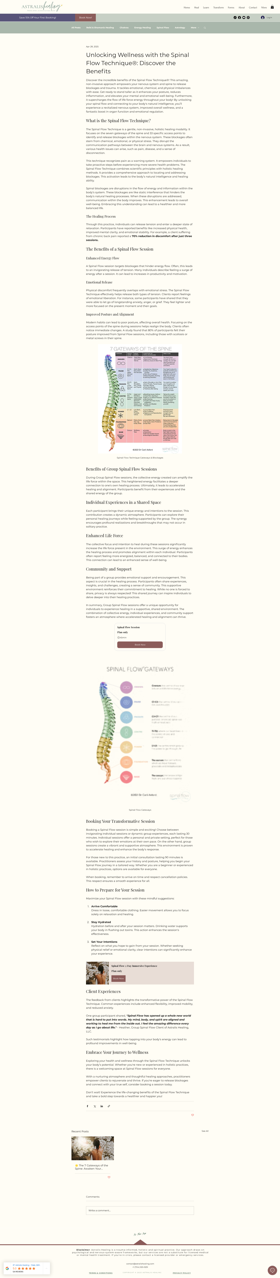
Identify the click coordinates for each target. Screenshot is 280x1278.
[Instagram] (248, 17)
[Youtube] (243, 17)
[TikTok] (235, 17)
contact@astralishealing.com (140, 1264)
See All (205, 1131)
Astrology (180, 27)
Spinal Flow (163, 27)
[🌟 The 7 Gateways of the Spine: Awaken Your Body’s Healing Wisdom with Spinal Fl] (92, 1148)
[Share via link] (108, 1106)
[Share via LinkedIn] (101, 1106)
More (193, 27)
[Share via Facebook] (87, 1106)
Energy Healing (142, 27)
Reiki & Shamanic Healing (100, 27)
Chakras (124, 27)
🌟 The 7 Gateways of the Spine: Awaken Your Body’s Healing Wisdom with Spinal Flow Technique (91, 1167)
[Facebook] (239, 17)
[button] (197, 7)
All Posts (75, 27)
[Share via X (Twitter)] (94, 1106)
